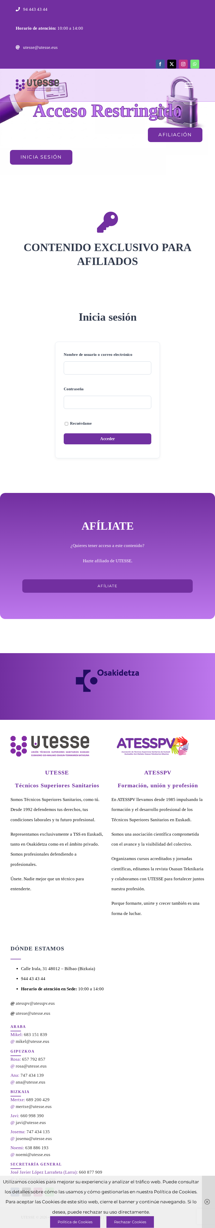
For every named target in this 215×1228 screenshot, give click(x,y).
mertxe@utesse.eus (34, 1106)
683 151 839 (35, 1034)
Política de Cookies (75, 1222)
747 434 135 (38, 1131)
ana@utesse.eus (30, 1082)
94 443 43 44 (34, 9)
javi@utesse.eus (31, 1122)
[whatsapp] (194, 64)
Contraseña (74, 389)
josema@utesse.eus (34, 1138)
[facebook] (160, 64)
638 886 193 (37, 1147)
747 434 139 (32, 1075)
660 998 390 (32, 1115)
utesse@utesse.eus (40, 47)
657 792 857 (33, 1059)
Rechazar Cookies (130, 1222)
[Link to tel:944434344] (18, 9)
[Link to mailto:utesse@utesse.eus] (18, 47)
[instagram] (183, 64)
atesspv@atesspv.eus (35, 1003)
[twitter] (171, 64)
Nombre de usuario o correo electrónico (98, 354)
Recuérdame (80, 423)
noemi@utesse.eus (33, 1154)
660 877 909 (90, 1172)
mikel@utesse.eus (32, 1041)
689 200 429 (38, 1099)
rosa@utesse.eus (31, 1066)
